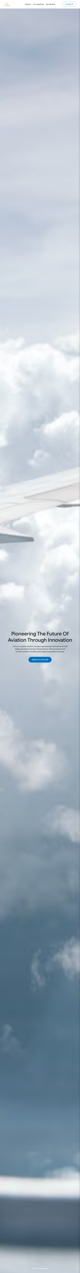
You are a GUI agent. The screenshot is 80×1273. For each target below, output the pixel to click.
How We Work (50, 4)
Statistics (28, 4)
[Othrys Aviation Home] (7, 4)
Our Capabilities (38, 4)
